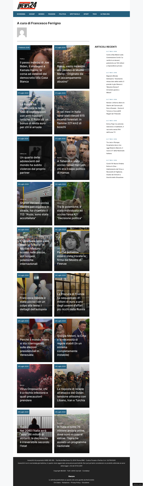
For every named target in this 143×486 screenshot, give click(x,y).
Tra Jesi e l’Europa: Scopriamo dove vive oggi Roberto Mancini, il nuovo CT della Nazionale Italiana (115, 147)
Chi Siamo (57, 482)
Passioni (51, 14)
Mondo (41, 14)
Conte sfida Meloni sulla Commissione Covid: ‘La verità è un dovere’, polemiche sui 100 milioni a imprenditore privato (115, 60)
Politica (62, 14)
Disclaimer (85, 482)
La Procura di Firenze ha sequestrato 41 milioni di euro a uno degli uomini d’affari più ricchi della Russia (71, 301)
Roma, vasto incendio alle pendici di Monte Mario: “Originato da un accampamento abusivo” (71, 74)
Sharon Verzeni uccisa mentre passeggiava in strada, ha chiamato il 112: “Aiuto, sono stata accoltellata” (34, 210)
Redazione (65, 482)
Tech (95, 14)
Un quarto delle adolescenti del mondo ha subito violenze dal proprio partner (32, 165)
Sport (86, 14)
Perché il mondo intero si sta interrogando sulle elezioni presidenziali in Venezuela (34, 347)
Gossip (32, 14)
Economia (21, 14)
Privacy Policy (76, 482)
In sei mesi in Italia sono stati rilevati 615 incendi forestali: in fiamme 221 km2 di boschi (71, 119)
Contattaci (85, 471)
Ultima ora (105, 14)
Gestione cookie (137, 484)
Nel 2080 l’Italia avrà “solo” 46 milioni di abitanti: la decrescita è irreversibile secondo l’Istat (34, 438)
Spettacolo (75, 14)
